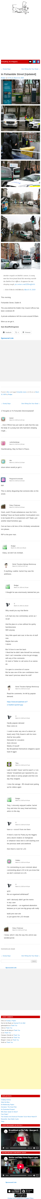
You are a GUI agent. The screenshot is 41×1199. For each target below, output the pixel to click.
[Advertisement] (20, 36)
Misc (8, 392)
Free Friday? (4, 1114)
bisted (11, 418)
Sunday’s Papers (11, 1020)
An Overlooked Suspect (8, 1109)
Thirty (2, 1121)
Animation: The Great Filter (9, 1107)
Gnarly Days (6, 69)
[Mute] (34, 1148)
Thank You (14, 1025)
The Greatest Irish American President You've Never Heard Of (19, 1116)
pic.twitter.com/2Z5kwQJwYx (25, 284)
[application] (20, 1139)
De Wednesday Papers (7, 1104)
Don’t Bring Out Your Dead (30, 69)
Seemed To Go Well (19, 1023)
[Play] (4, 1148)
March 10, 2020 (29, 289)
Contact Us (11, 1198)
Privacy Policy (29, 1198)
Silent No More (5, 1102)
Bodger (3, 78)
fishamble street (21, 392)
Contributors (20, 1198)
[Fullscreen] (37, 1148)
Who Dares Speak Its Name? (9, 1112)
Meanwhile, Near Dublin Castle (10, 1119)
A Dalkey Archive (6, 1100)
